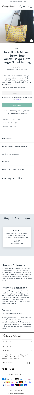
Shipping (9, 69)
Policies (5, 350)
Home (17, 48)
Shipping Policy (10, 123)
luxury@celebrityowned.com (12, 314)
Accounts (6, 342)
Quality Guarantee (11, 119)
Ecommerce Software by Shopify (17, 393)
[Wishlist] (28, 6)
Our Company (8, 346)
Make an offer (17, 105)
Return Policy (9, 127)
